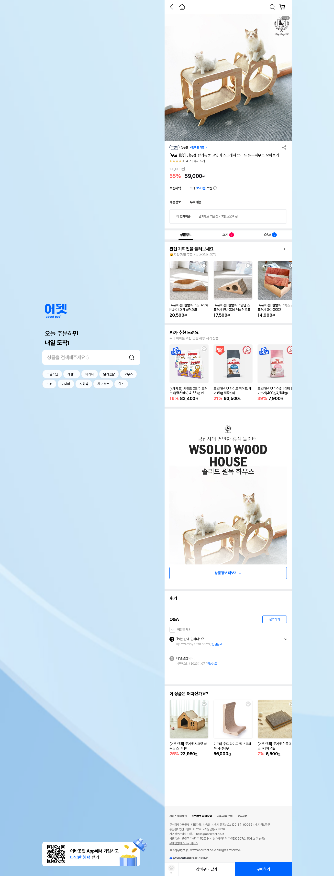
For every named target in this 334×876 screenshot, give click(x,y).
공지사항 (242, 816)
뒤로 (171, 7)
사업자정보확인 (261, 824)
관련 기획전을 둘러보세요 (191, 249)
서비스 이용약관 (178, 816)
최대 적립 (201, 188)
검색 (131, 357)
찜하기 (204, 265)
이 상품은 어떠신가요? (188, 693)
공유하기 (284, 147)
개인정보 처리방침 (202, 816)
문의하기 (274, 619)
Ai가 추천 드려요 (184, 332)
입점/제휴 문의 (225, 816)
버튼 (286, 639)
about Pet (56, 311)
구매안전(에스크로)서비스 (183, 843)
